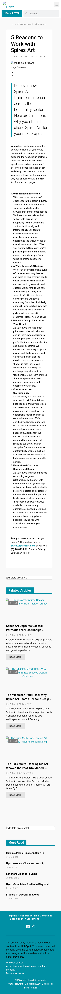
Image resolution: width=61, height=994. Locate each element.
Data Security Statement (24, 918)
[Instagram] (33, 926)
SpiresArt (13, 603)
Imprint (12, 915)
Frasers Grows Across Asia (22, 894)
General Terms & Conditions (36, 915)
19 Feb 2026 (25, 704)
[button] (56, 4)
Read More (15, 656)
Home (14, 24)
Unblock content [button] (15, 962)
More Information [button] (15, 973)
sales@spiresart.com (23, 545)
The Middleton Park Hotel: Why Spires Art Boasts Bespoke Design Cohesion (28, 699)
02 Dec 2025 (26, 773)
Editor (12, 635)
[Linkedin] (28, 926)
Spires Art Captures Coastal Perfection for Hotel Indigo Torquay (24, 630)
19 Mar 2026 (25, 635)
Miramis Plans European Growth (25, 853)
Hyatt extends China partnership (25, 863)
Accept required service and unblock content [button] (26, 968)
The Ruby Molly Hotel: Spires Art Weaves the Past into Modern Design (27, 768)
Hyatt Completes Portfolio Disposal (27, 884)
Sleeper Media (40, 980)
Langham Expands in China (21, 873)
